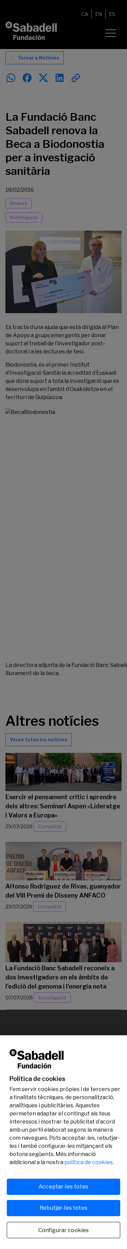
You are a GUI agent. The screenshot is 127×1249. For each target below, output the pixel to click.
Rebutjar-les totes (63, 1208)
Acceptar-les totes (63, 1186)
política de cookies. (89, 1162)
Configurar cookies (63, 1230)
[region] (63, 1142)
